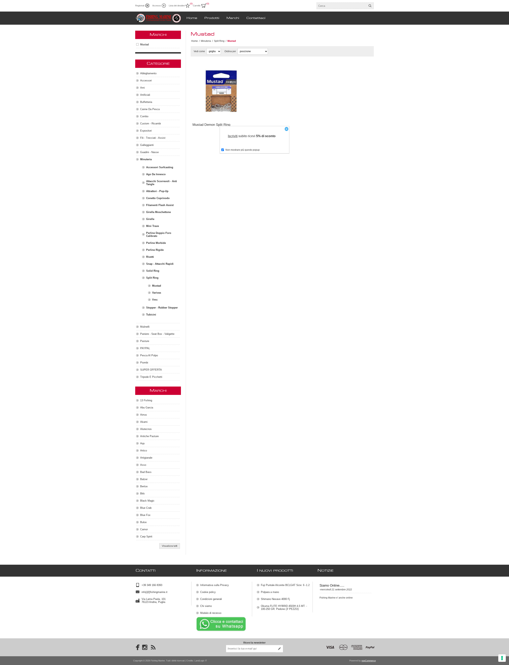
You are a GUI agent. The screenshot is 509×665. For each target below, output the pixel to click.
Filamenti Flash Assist (160, 205)
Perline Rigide (155, 249)
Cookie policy (208, 592)
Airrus (143, 414)
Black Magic (147, 500)
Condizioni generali (211, 599)
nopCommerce (368, 660)
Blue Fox (145, 515)
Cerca (370, 6)
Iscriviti (233, 136)
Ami (142, 87)
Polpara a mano (270, 592)
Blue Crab (146, 507)
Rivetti (150, 256)
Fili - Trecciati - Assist (152, 137)
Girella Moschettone (158, 212)
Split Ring (152, 277)
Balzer (144, 479)
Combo (144, 116)
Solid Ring (152, 270)
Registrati (139, 5)
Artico (143, 450)
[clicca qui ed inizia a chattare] (221, 631)
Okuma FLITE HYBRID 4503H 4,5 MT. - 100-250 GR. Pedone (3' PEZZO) (284, 607)
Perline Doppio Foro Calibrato (158, 234)
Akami (144, 421)
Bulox (143, 522)
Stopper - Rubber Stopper (162, 307)
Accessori (146, 80)
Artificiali (145, 94)
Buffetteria (146, 102)
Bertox (144, 486)
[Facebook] (136, 647)
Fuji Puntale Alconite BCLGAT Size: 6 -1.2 (285, 585)
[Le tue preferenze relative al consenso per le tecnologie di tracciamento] (502, 658)
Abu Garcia (146, 407)
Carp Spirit (146, 536)
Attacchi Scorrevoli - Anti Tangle (161, 183)
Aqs (142, 443)
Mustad (144, 44)
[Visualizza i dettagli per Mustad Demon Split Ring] (221, 91)
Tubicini (151, 314)
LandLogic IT (200, 660)
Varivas (156, 292)
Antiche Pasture (149, 436)
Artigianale (146, 457)
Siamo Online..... (332, 585)
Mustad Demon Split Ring (211, 125)
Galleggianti (147, 145)
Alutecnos (146, 429)
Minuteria (146, 159)
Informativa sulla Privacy (214, 585)
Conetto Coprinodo (158, 198)
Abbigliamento (148, 73)
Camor (144, 529)
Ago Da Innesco (156, 174)
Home (194, 41)
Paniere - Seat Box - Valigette (157, 333)
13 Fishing (146, 400)
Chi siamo (206, 605)
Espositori (146, 130)
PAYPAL (145, 348)
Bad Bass (146, 472)
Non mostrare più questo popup (242, 149)
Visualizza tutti (169, 546)
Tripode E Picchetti (151, 376)
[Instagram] (145, 647)
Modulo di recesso (210, 612)
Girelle (150, 219)
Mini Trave (152, 226)
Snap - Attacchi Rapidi (160, 263)
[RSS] (153, 647)
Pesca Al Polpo (149, 355)
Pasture (144, 341)
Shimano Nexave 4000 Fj (275, 599)
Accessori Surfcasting (159, 167)
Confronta (212, 114)
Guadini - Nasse (149, 152)
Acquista (233, 114)
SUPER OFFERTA (151, 369)
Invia (279, 648)
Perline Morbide (156, 242)
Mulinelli (145, 326)
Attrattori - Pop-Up (157, 191)
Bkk (142, 493)
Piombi (144, 362)
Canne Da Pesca (150, 109)
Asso (143, 464)
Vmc (155, 299)
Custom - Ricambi (150, 123)
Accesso (156, 5)
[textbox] (341, 6)
